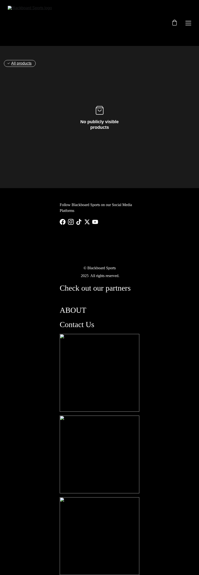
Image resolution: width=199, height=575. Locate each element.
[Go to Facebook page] (63, 222)
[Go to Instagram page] (71, 222)
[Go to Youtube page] (95, 222)
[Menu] (188, 23)
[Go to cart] (174, 23)
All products (21, 63)
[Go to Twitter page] (87, 222)
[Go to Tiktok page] (79, 222)
